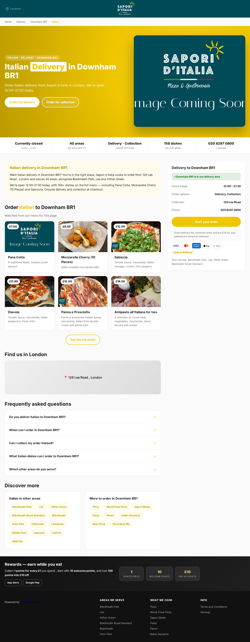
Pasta (96, 515)
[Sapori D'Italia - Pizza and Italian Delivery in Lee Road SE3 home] (125, 9)
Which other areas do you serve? (32, 469)
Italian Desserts (130, 515)
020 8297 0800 (221, 143)
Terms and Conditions (213, 606)
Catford (56, 532)
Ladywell (39, 532)
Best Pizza (99, 524)
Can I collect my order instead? (31, 443)
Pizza (96, 506)
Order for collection (60, 102)
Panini (110, 515)
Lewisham (57, 524)
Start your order (206, 222)
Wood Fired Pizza (116, 506)
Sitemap (205, 612)
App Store (13, 582)
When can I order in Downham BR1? (34, 430)
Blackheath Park (22, 506)
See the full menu (82, 339)
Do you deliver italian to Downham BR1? (37, 417)
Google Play (32, 582)
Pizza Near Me (121, 524)
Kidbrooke (37, 524)
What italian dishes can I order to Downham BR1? (44, 456)
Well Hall (17, 541)
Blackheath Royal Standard (28, 515)
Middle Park (19, 532)
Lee (41, 506)
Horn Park (18, 524)
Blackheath (59, 515)
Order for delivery (22, 102)
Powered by (12, 602)
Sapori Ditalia (142, 506)
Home (8, 21)
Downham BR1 (39, 21)
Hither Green (59, 506)
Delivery (21, 21)
